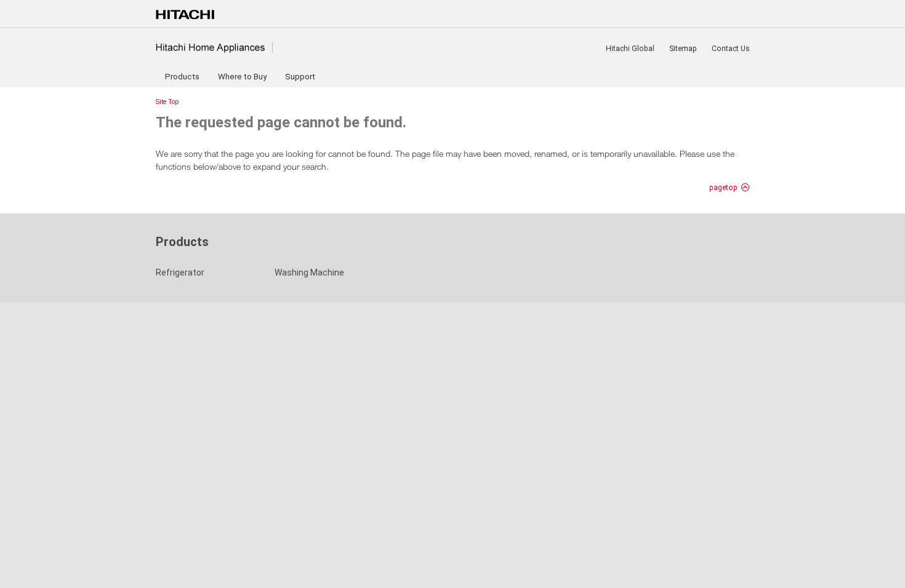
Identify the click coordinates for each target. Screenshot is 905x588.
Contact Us (731, 48)
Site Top (167, 102)
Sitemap (683, 48)
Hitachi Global (630, 48)
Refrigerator (180, 272)
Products (182, 76)
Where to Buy (242, 76)
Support (300, 76)
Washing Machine (309, 272)
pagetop (723, 187)
